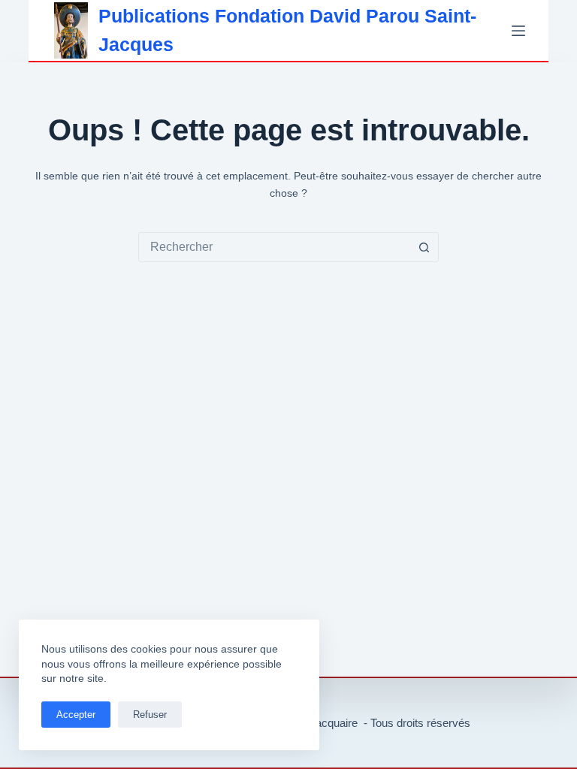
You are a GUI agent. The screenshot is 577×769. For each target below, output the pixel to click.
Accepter (75, 714)
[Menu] (518, 31)
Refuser (150, 714)
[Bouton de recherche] (423, 247)
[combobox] (274, 247)
